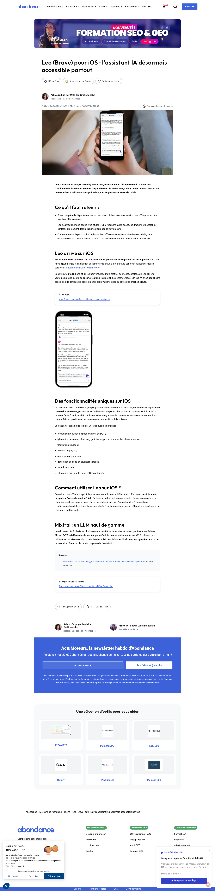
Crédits (77, 888)
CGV (115, 888)
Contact (90, 851)
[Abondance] (28, 6)
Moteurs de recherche (50, 812)
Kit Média (91, 839)
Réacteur (179, 839)
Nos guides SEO (138, 839)
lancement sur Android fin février (83, 267)
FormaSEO (180, 833)
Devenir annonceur (96, 833)
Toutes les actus (55, 6)
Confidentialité (133, 888)
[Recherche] (175, 6)
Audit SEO (147, 6)
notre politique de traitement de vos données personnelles (132, 682)
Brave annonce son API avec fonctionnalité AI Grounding (86, 586)
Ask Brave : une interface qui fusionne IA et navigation (84, 299)
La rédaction (92, 845)
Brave (67, 812)
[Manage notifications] (208, 884)
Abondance (31, 812)
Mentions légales (97, 888)
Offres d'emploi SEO (140, 833)
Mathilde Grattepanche (82, 95)
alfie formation (182, 845)
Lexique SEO (136, 851)
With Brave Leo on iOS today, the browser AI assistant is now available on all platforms (104, 561)
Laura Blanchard (146, 625)
